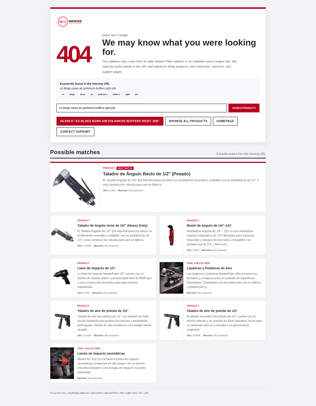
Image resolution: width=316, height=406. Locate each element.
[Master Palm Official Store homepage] (70, 27)
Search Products (244, 108)
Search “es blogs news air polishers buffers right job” (110, 121)
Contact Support (75, 131)
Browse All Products (188, 121)
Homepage (225, 121)
